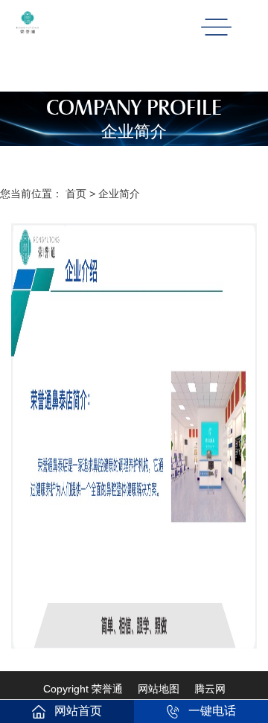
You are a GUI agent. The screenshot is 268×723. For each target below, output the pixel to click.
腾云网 (210, 689)
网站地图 (158, 689)
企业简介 (119, 194)
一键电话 (212, 710)
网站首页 (78, 710)
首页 (76, 194)
